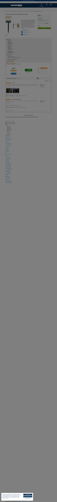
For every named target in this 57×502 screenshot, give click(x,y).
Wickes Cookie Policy (11, 498)
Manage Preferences (28, 498)
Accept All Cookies (27, 494)
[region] (17, 497)
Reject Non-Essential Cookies (28, 496)
